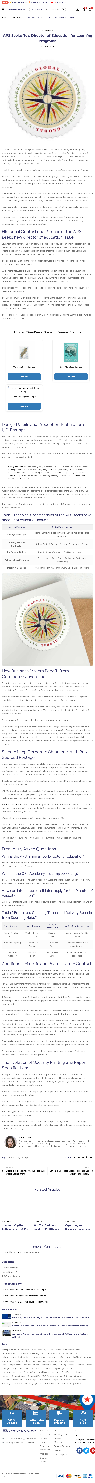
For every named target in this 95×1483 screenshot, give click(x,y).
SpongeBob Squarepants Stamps (30, 1295)
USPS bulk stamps (28, 1379)
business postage (40, 1349)
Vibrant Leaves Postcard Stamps (30, 1289)
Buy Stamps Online (72, 1349)
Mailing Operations (82, 1357)
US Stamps (65, 1379)
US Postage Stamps (73, 1376)
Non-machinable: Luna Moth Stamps (31, 1302)
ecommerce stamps (50, 1353)
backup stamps (9, 1349)
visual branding (79, 1379)
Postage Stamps (84, 1364)
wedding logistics (33, 1383)
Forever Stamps (70, 1353)
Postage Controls (31, 1364)
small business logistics (48, 1372)
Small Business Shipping (73, 1372)
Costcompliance (9, 1353)
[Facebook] (75, 1157)
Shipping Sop (30, 1372)
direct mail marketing (29, 1353)
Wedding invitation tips (12, 1383)
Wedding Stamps (51, 1383)
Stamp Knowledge (10, 1267)
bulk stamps (23, 1349)
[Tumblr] (87, 1157)
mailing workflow (22, 1361)
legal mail (51, 1357)
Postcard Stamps (43, 1368)
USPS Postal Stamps (48, 1379)
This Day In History (10, 1276)
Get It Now (24, 377)
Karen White (47, 46)
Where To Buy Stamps (72, 1383)
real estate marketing (11, 1372)
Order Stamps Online (11, 1364)
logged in (17, 1252)
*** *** (8, 1289)
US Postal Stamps (10, 1379)
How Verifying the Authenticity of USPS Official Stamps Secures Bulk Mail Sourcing (50, 1317)
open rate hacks (66, 1361)
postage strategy (9, 1368)
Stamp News (16, 17)
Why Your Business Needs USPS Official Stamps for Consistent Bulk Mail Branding (50, 1325)
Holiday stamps (9, 1357)
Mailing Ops (7, 1361)
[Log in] (77, 9)
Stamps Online (18, 1376)
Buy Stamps (55, 1349)
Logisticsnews (64, 1357)
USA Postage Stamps (19, 1157)
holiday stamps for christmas (31, 1357)
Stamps (5, 1376)
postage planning (50, 1364)
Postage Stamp (67, 1364)
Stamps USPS (33, 1376)
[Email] (91, 1157)
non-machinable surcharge (45, 1361)
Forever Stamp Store (15, 804)
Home (4, 17)
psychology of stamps (64, 1368)
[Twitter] (79, 1157)
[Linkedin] (83, 1157)
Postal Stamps (26, 1368)
